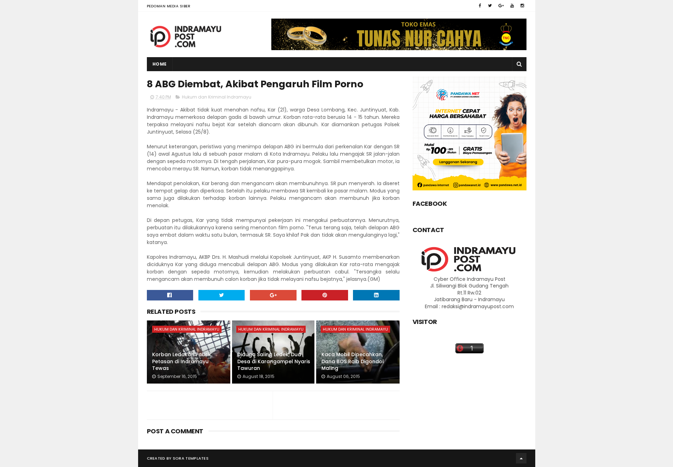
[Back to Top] (521, 458)
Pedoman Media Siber (169, 6)
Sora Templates (191, 458)
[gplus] (501, 5)
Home (159, 64)
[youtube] (512, 5)
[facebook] (480, 5)
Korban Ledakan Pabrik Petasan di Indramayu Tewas (181, 361)
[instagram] (522, 5)
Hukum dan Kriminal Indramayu (216, 97)
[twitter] (489, 5)
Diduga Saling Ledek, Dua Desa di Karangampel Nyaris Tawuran (273, 361)
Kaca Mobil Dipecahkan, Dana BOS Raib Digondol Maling (352, 361)
